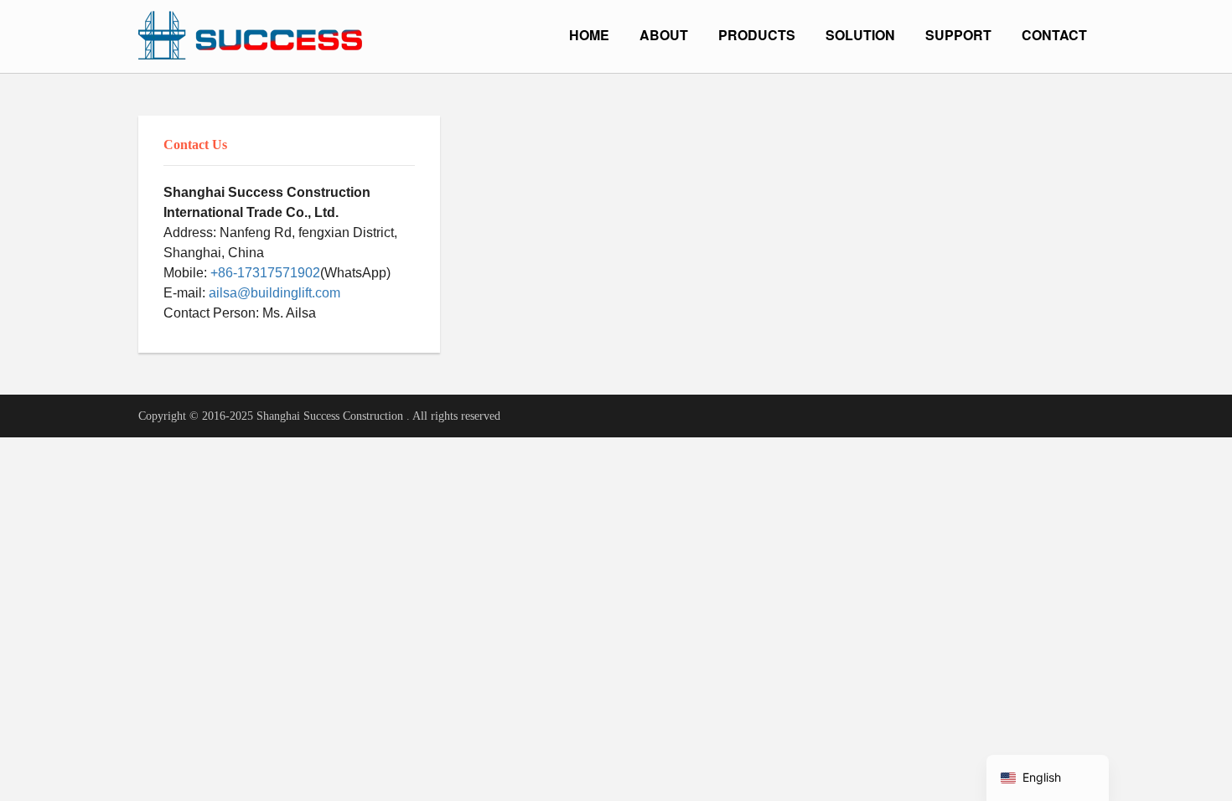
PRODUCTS (756, 34)
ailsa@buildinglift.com (274, 293)
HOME (589, 34)
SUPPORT (958, 34)
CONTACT (1054, 34)
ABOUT (663, 34)
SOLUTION (860, 34)
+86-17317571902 (265, 273)
